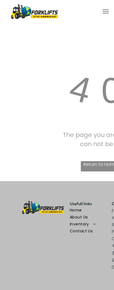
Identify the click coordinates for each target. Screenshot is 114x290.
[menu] (105, 11)
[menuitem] (90, 210)
